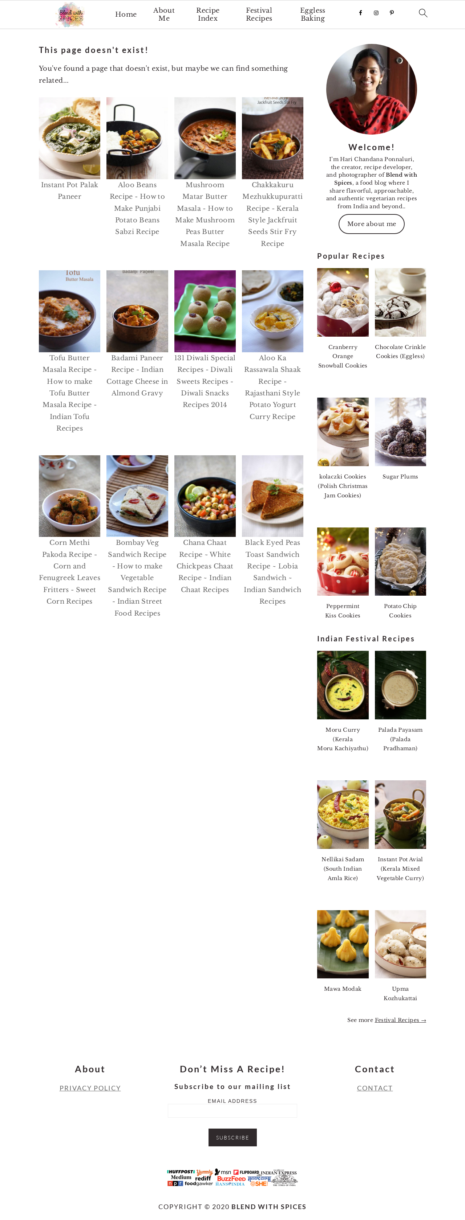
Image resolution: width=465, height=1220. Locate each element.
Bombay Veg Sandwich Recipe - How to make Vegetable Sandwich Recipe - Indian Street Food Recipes (137, 578)
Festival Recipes (259, 14)
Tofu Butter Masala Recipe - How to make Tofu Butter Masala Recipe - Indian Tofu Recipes (70, 393)
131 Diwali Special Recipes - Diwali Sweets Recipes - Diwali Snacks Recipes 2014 (204, 381)
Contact (375, 1088)
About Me (164, 14)
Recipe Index (207, 14)
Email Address (232, 1101)
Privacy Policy (90, 1088)
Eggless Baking (313, 14)
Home (126, 15)
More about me (371, 223)
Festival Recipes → (400, 1020)
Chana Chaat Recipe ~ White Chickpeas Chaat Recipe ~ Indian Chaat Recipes (205, 566)
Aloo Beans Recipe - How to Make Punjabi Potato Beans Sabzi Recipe (137, 208)
